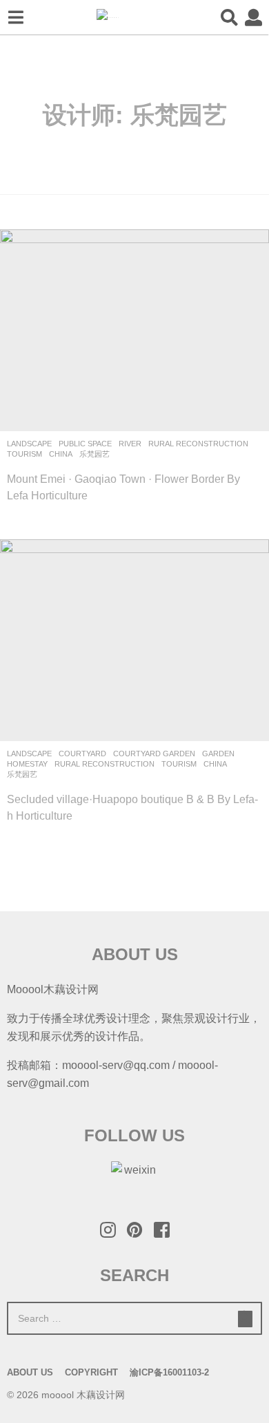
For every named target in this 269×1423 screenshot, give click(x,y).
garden (218, 753)
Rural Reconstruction (198, 443)
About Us (30, 1372)
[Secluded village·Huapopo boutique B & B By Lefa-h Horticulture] (134, 640)
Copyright (91, 1372)
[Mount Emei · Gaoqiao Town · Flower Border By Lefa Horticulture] (134, 330)
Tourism (24, 454)
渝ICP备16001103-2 (169, 1372)
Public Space (85, 443)
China (60, 454)
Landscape (29, 443)
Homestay (27, 764)
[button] (15, 17)
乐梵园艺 (94, 454)
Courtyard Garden (154, 753)
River (130, 443)
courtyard (82, 753)
